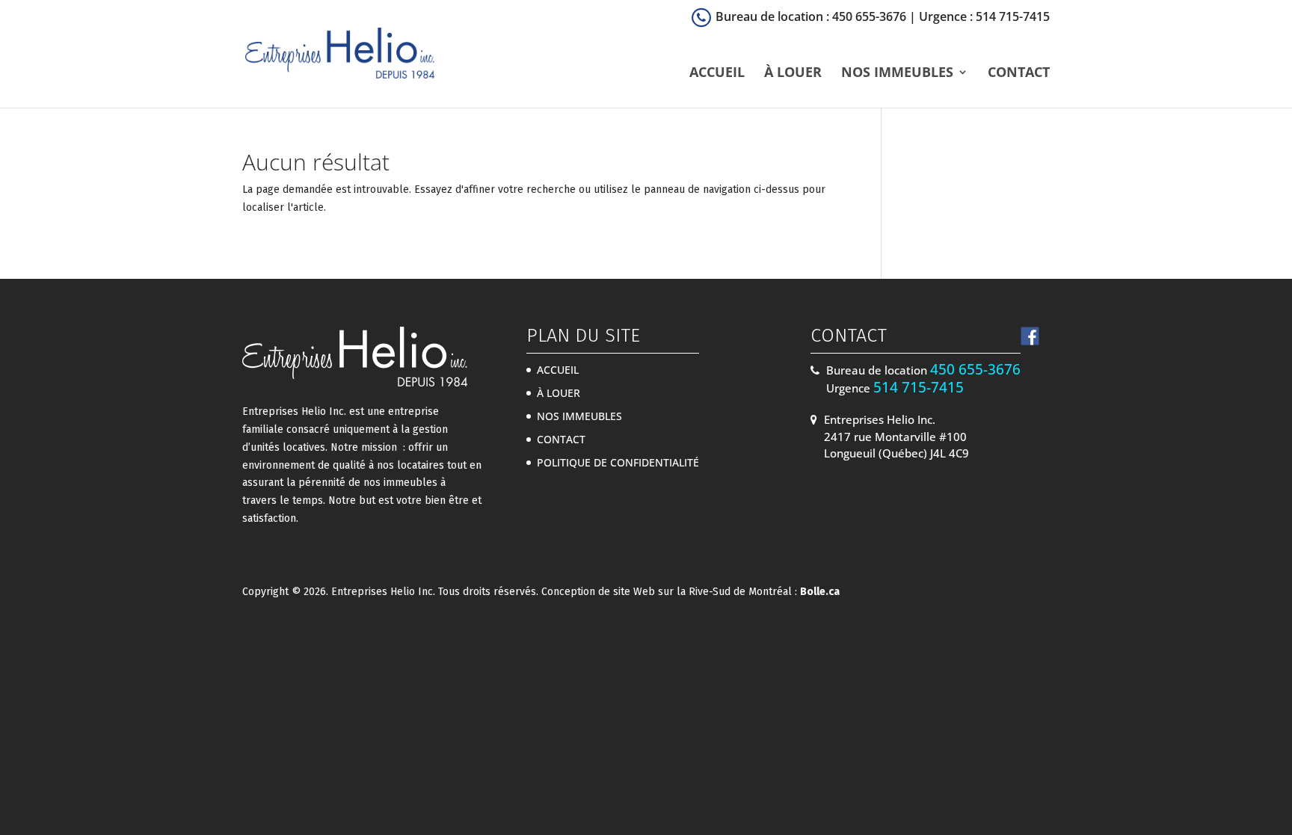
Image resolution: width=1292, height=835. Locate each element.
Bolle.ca (820, 591)
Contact (1019, 74)
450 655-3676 (975, 369)
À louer (793, 74)
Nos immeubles (897, 74)
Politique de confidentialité (618, 462)
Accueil (717, 74)
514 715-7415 (918, 387)
